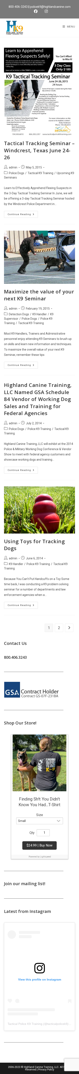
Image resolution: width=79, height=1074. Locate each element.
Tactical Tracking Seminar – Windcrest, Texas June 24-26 (39, 150)
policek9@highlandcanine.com (50, 6)
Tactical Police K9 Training (25, 1023)
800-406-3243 (18, 6)
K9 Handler (39, 314)
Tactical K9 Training (40, 173)
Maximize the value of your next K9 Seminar (39, 295)
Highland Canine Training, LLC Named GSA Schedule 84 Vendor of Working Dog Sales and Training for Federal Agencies (38, 399)
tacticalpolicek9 (57, 1023)
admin (13, 167)
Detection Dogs (19, 314)
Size (39, 815)
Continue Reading (23, 215)
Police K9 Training (39, 429)
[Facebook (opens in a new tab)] (36, 11)
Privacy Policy (46, 1069)
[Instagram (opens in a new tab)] (45, 11)
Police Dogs (16, 173)
